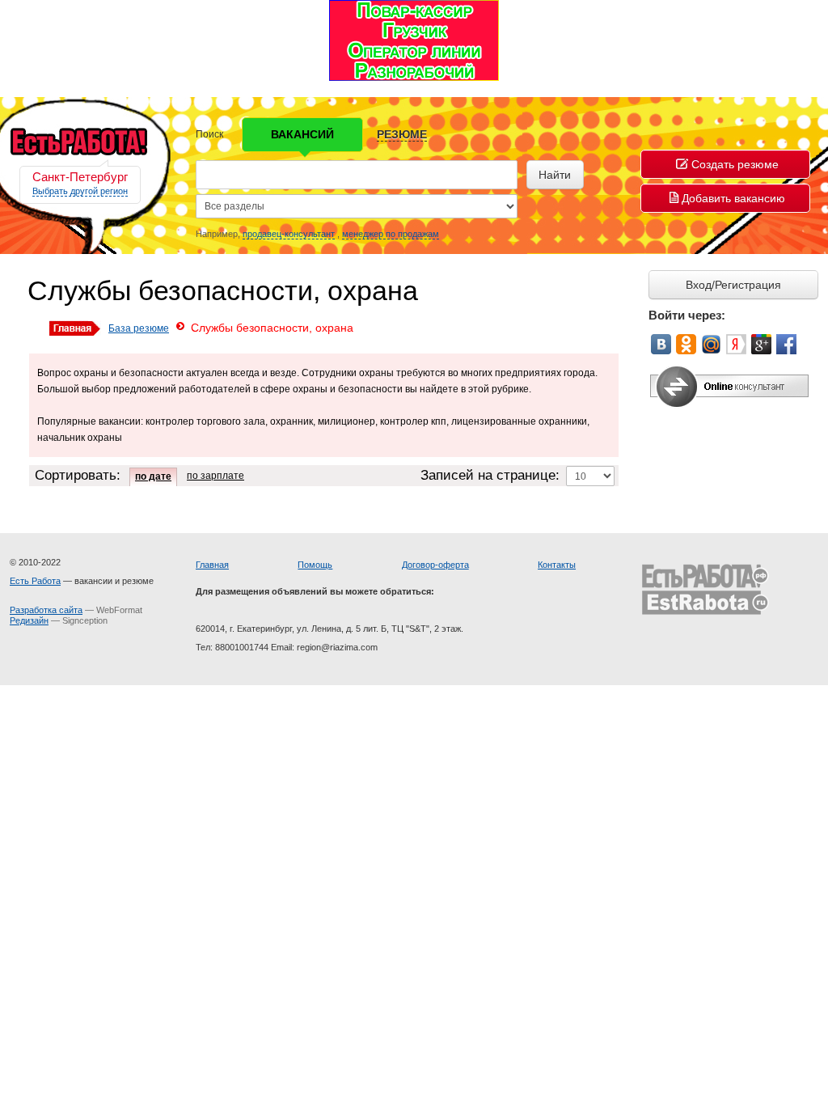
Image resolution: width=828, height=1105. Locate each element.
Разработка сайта (46, 610)
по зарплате (215, 475)
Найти (555, 174)
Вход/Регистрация (733, 284)
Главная (212, 564)
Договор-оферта (435, 564)
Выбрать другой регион (80, 191)
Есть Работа (35, 581)
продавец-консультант (289, 234)
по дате (153, 476)
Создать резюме (735, 164)
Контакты (557, 564)
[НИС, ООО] (414, 39)
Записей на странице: (490, 475)
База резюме (138, 328)
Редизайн (29, 620)
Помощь (315, 564)
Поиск (209, 134)
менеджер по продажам (390, 234)
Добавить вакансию (733, 198)
